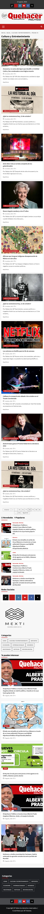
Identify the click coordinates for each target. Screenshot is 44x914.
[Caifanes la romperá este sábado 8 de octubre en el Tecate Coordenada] (22, 380)
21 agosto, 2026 (8, 696)
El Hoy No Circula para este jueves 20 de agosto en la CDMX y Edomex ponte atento (24, 557)
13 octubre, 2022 (9, 74)
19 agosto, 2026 (8, 861)
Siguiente (25, 513)
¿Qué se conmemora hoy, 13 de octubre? (17, 116)
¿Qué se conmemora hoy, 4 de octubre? (16, 491)
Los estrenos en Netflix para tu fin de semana (18, 351)
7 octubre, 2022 (8, 354)
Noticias (21, 523)
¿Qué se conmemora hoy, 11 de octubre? (17, 304)
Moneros (15, 537)
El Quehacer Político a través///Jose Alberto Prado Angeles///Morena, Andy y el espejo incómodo (22, 569)
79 (33, 510)
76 (23, 510)
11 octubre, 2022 (9, 261)
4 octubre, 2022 (8, 494)
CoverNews (16, 911)
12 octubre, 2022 (9, 169)
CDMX (14, 553)
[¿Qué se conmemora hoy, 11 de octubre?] (22, 287)
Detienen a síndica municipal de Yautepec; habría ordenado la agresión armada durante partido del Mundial (24, 581)
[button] (3, 26)
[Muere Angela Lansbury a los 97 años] (22, 195)
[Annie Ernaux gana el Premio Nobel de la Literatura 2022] (22, 427)
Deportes (34, 641)
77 (26, 510)
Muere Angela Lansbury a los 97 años (16, 211)
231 (19, 513)
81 (39, 510)
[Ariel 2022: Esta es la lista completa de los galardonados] (22, 147)
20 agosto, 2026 (8, 738)
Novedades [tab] (8, 517)
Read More (6, 82)
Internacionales (18, 645)
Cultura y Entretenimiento (11, 64)
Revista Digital (27, 649)
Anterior (6, 510)
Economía (6, 645)
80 (36, 510)
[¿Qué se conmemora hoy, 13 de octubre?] (22, 100)
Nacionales (15, 523)
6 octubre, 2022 (8, 448)
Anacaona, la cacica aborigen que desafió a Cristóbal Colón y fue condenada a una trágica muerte (21, 70)
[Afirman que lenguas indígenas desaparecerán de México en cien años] (22, 240)
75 (19, 510)
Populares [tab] (20, 517)
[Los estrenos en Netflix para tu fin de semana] (22, 335)
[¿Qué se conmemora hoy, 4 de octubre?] (22, 474)
